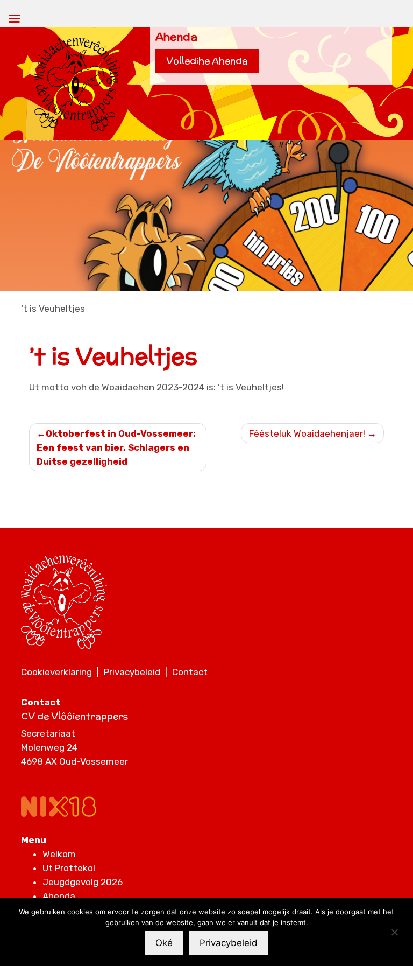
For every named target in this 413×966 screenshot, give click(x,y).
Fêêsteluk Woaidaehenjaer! (307, 433)
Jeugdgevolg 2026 (82, 882)
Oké (164, 942)
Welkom (59, 854)
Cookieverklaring (56, 672)
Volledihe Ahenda (207, 60)
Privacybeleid (132, 672)
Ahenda (58, 896)
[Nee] (394, 932)
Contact (190, 672)
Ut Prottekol (68, 868)
